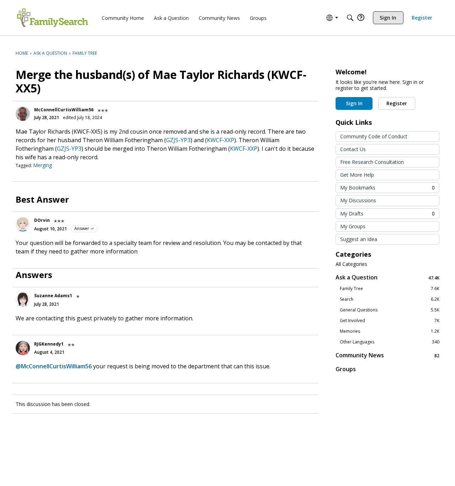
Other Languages (389, 342)
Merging (42, 165)
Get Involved (389, 320)
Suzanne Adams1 (53, 296)
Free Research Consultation (372, 162)
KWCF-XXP (220, 140)
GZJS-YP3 (178, 140)
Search (389, 299)
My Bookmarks (387, 187)
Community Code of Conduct (373, 136)
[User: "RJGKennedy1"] (23, 348)
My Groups (352, 226)
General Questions (389, 310)
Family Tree (389, 288)
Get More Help (357, 174)
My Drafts (387, 213)
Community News (387, 355)
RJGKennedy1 (49, 344)
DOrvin (42, 220)
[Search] (350, 17)
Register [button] (396, 103)
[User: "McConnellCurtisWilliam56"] (23, 114)
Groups (346, 369)
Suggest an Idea (358, 239)
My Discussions (358, 200)
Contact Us (353, 149)
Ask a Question (387, 277)
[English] (52, 18)
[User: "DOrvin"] (23, 224)
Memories (389, 331)
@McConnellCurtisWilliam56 (54, 366)
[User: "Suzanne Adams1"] (23, 300)
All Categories (351, 264)
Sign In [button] (354, 103)
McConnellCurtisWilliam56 (63, 110)
